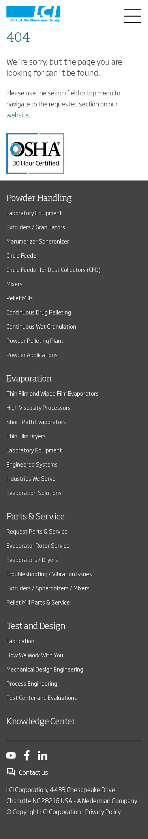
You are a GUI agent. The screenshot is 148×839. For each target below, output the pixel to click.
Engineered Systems (32, 464)
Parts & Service (35, 517)
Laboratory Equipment (34, 212)
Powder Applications (32, 354)
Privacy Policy (103, 811)
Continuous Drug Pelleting (38, 312)
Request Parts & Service (36, 531)
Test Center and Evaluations (41, 697)
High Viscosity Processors (38, 407)
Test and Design (36, 626)
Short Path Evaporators (36, 421)
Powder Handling (39, 198)
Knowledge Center (40, 722)
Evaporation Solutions (34, 492)
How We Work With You (34, 655)
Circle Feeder (22, 255)
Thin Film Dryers (26, 436)
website (17, 114)
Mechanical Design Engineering (44, 669)
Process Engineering (31, 683)
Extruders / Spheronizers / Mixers (48, 588)
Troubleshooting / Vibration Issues (49, 573)
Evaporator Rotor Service (37, 545)
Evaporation (29, 379)
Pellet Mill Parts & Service (38, 602)
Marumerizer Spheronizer (37, 241)
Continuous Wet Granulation (41, 326)
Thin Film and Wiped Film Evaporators (52, 393)
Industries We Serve (31, 478)
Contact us (33, 772)
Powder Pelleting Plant (35, 340)
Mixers (14, 283)
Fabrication (20, 640)
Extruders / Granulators (35, 227)
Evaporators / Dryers (32, 559)
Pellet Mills (19, 298)
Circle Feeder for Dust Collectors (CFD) (53, 269)
